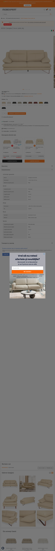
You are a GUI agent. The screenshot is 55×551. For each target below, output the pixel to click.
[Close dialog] (44, 254)
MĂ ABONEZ (27, 271)
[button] (3, 548)
